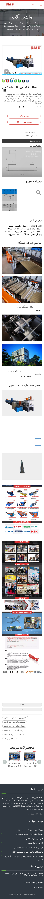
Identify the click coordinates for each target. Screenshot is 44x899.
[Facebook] (28, 814)
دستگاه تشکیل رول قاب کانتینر (14, 726)
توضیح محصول (35, 141)
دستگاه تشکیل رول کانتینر (13, 730)
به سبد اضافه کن (25, 122)
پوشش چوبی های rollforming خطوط (29, 834)
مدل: (35, 132)
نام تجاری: (33, 135)
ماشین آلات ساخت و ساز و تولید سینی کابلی (27, 852)
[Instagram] (41, 814)
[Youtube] (37, 814)
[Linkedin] (33, 814)
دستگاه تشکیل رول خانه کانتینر (14, 722)
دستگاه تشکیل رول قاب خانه (14, 734)
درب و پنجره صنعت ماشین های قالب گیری (28, 847)
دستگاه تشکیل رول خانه (12, 739)
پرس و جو (25, 116)
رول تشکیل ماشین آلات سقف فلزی (30, 829)
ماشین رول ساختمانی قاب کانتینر (15, 718)
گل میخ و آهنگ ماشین (35, 843)
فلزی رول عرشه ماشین (34, 838)
